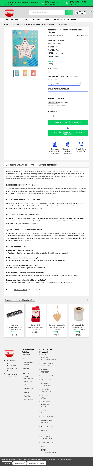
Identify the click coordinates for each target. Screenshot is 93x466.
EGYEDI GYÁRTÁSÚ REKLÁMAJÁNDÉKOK (48, 357)
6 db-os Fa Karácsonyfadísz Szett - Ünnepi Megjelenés (14, 327)
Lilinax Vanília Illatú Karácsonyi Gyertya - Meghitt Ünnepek (79, 327)
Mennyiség (52, 112)
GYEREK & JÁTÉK (47, 426)
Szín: (58, 68)
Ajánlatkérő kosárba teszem (67, 122)
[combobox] (51, 12)
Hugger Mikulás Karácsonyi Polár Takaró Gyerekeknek (35, 327)
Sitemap (26, 368)
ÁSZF (25, 385)
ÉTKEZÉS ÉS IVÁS (47, 376)
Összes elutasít (20, 463)
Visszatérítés (28, 400)
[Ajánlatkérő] (82, 12)
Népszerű (27, 392)
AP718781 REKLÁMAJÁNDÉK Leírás (20, 165)
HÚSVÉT (44, 446)
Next (87, 300)
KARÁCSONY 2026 (20, 290)
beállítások (7, 463)
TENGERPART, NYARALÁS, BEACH (46, 404)
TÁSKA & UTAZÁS (47, 416)
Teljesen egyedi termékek (64, 20)
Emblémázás (28, 389)
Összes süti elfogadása (37, 463)
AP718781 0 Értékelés (48, 165)
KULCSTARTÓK (46, 379)
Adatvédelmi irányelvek (64, 459)
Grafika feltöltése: (56, 98)
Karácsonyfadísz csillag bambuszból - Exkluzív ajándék (57, 327)
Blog (47, 20)
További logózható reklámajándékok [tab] (20, 300)
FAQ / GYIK (27, 396)
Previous (84, 300)
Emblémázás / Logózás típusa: (64, 78)
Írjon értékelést (82, 35)
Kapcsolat (36, 20)
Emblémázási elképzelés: (58, 89)
